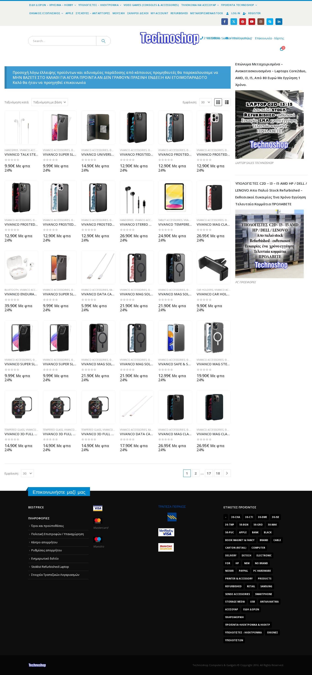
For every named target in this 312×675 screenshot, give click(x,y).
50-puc (229, 532)
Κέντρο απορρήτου (44, 542)
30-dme (262, 517)
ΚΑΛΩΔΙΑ (114, 289)
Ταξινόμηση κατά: (17, 102)
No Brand (261, 563)
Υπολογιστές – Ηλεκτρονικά (98, 5)
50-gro (258, 524)
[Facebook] (224, 21)
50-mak (272, 524)
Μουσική (119, 13)
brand (264, 540)
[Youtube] (252, 21)
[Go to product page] (21, 128)
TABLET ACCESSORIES (170, 220)
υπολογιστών (234, 640)
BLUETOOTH (12, 289)
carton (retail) (235, 547)
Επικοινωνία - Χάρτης (269, 38)
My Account (159, 13)
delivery (230, 555)
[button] (218, 102)
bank (255, 532)
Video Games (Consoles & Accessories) (151, 5)
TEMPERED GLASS (14, 429)
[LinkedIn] (278, 21)
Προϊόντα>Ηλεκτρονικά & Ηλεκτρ (247, 624)
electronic (264, 555)
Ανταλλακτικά (269, 601)
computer (258, 547)
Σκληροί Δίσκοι (138, 13)
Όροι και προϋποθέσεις (47, 526)
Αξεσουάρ (231, 609)
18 (218, 473)
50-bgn (243, 524)
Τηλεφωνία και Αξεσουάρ (198, 5)
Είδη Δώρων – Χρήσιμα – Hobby (51, 5)
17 (209, 473)
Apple (69, 13)
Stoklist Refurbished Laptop (50, 567)
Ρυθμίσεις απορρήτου (46, 550)
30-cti (249, 517)
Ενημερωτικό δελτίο (45, 558)
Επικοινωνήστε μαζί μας (59, 492)
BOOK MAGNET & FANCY (239, 540)
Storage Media (235, 601)
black (268, 532)
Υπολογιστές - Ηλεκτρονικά (243, 632)
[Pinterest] (242, 21)
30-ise (275, 517)
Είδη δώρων (251, 609)
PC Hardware (262, 570)
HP (237, 563)
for (227, 563)
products (264, 578)
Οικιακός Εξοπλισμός (44, 13)
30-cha (235, 517)
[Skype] (270, 21)
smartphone (263, 594)
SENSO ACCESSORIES (237, 594)
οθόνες (272, 632)
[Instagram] (260, 21)
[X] (233, 21)
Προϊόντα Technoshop (237, 5)
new (247, 563)
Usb (252, 601)
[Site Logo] (127, 28)
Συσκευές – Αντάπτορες (93, 13)
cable (277, 540)
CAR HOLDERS (205, 289)
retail (251, 586)
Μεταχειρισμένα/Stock (206, 13)
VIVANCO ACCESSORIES (33, 150)
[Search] (103, 40)
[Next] (227, 473)
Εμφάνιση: (190, 102)
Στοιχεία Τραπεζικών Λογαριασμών (55, 575)
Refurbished (179, 13)
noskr (229, 570)
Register (254, 13)
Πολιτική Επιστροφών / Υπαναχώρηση (57, 534)
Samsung (266, 586)
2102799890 (203, 38)
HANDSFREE (11, 150)
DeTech (246, 555)
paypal (243, 570)
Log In (235, 13)
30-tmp (229, 524)
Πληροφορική (234, 617)
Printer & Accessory (239, 578)
